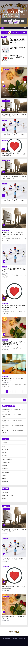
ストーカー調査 (5, 449)
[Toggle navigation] (25, 28)
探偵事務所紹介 (5, 469)
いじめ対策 (4, 120)
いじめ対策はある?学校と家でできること (13, 134)
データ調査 (4, 452)
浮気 (13, 21)
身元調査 (5, 21)
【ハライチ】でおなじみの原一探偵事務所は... (13, 430)
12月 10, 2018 (6, 273)
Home (3, 643)
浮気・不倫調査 (5, 69)
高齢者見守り (5, 482)
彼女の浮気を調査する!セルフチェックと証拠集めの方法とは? (17, 57)
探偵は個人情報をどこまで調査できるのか (12, 420)
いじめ (22, 21)
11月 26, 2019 (6, 236)
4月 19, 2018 (7, 95)
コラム (3, 446)
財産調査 (10, 21)
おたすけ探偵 (15, 11)
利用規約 (4, 499)
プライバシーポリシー (7, 495)
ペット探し (4, 456)
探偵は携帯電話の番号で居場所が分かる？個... (13, 409)
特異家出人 (16, 22)
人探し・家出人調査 (6, 100)
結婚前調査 (18, 21)
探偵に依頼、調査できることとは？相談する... (13, 415)
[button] (25, 82)
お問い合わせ (5, 492)
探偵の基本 (4, 465)
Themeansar (13, 640)
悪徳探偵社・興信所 (7, 462)
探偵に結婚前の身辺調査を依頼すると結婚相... (13, 425)
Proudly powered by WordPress (10, 638)
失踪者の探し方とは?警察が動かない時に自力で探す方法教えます (17, 40)
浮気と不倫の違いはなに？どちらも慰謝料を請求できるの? (13, 90)
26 (17, 391)
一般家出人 (11, 22)
